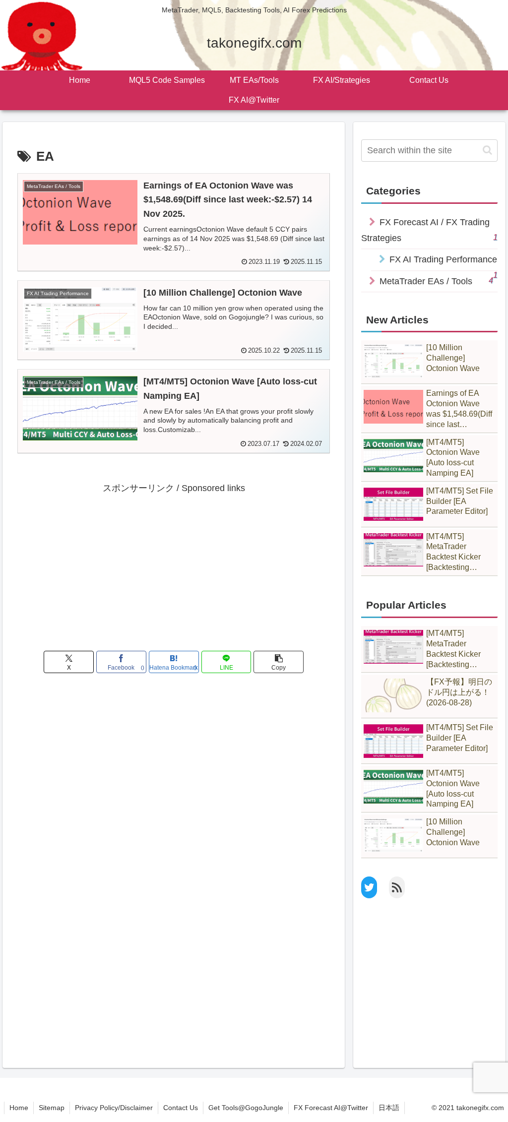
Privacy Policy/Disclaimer (114, 1108)
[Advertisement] (173, 565)
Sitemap (51, 1108)
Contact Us (180, 1108)
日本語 (389, 1108)
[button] (279, 662)
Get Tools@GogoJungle (245, 1108)
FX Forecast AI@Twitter (331, 1108)
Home (18, 1108)
